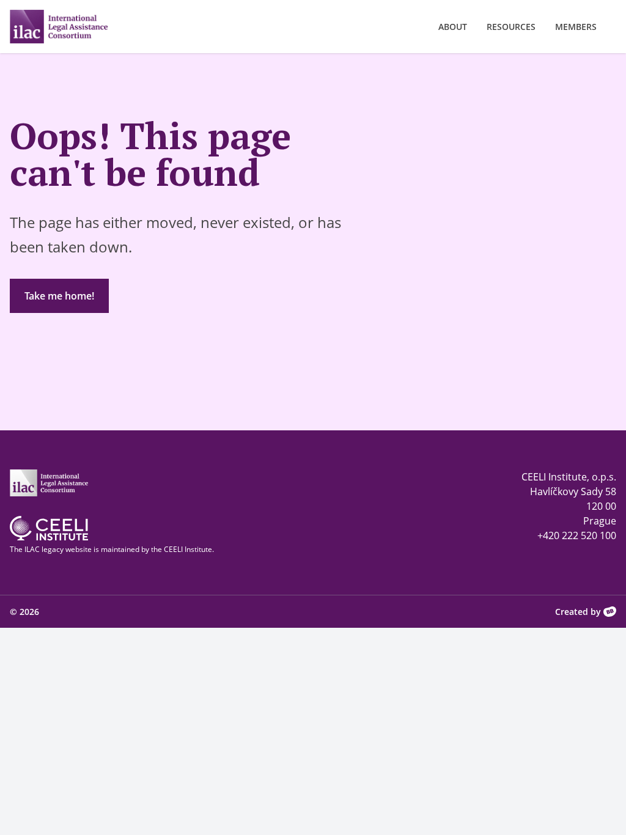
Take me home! (59, 296)
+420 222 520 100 (576, 535)
